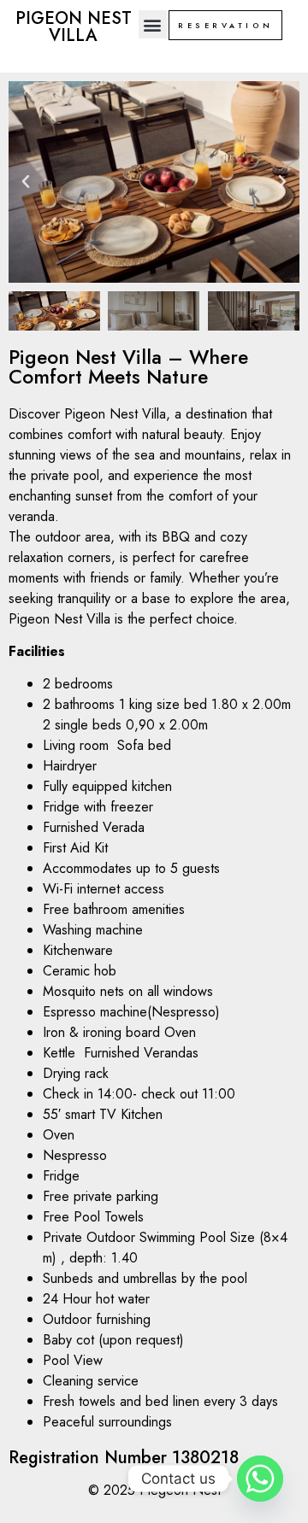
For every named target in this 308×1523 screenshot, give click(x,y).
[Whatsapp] (260, 1479)
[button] (153, 24)
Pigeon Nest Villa (73, 27)
